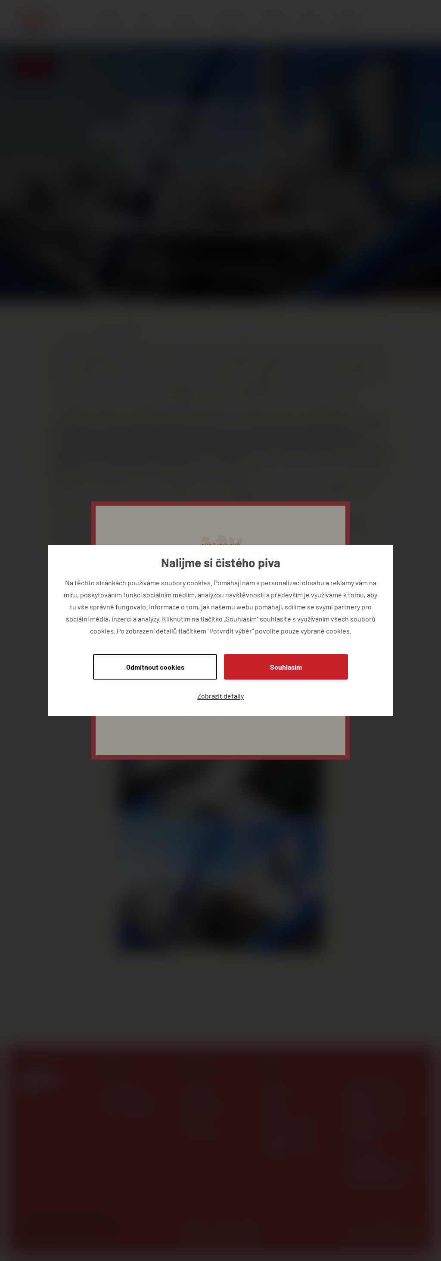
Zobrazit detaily (220, 696)
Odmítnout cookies (155, 667)
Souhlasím (286, 667)
